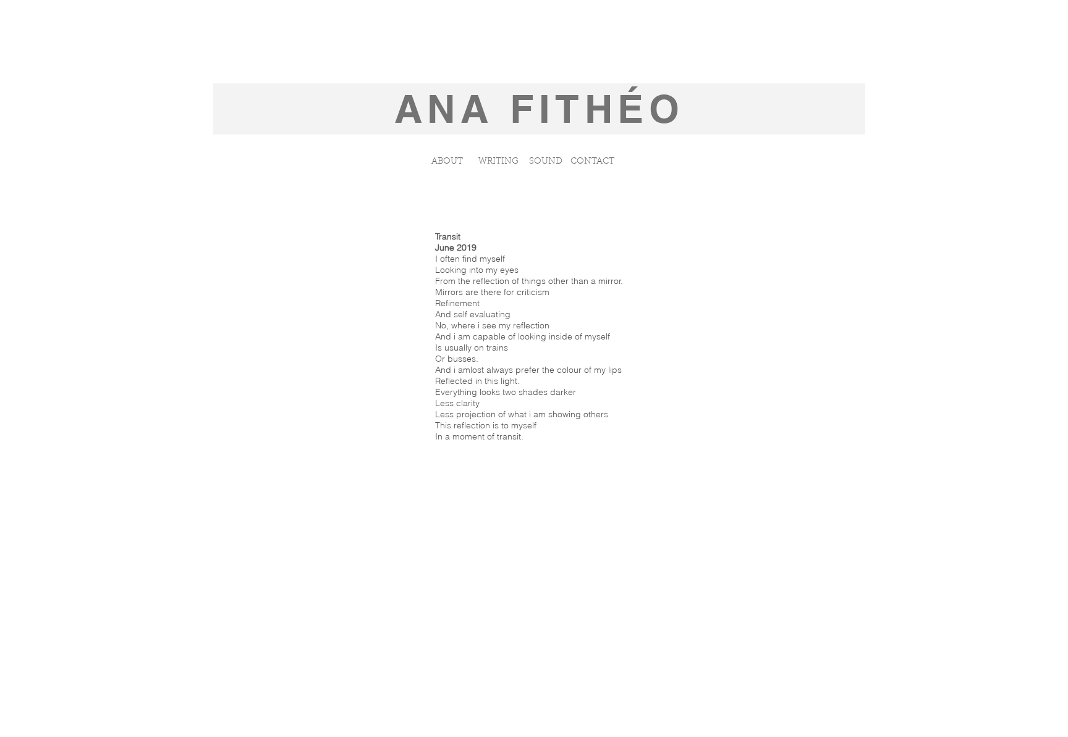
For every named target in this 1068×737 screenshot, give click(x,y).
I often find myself (470, 258)
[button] (545, 162)
